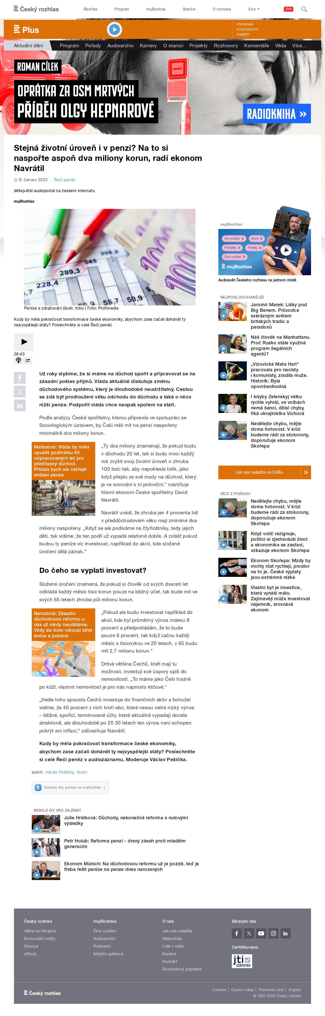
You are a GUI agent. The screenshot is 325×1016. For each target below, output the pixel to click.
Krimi (254, 238)
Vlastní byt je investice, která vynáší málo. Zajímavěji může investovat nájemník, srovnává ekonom (280, 598)
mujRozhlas (156, 9)
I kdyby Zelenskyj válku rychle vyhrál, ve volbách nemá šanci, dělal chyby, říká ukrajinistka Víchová (278, 405)
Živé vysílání (232, 257)
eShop (30, 953)
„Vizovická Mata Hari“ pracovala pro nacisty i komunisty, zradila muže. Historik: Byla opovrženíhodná (279, 375)
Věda (280, 45)
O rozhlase (222, 9)
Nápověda (172, 938)
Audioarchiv (247, 29)
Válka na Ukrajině (40, 931)
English (295, 990)
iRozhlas (91, 9)
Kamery (243, 34)
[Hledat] (304, 9)
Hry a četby (232, 238)
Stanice (189, 9)
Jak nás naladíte (177, 931)
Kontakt (169, 961)
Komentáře (256, 45)
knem (82, 772)
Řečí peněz (65, 179)
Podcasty (102, 946)
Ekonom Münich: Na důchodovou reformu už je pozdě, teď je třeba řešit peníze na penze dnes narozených (131, 866)
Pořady (93, 45)
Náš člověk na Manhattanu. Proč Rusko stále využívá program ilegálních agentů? (281, 345)
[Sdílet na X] (20, 391)
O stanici (173, 45)
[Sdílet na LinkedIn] (20, 405)
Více (299, 45)
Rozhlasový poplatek (182, 969)
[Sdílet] (27, 360)
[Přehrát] (23, 342)
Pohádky (230, 248)
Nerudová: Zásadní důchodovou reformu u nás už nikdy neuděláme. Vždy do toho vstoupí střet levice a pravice (63, 624)
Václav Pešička (59, 772)
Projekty (198, 45)
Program (122, 9)
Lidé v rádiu (173, 946)
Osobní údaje (242, 990)
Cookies (219, 990)
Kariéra (169, 953)
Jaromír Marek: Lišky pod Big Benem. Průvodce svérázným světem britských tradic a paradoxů (279, 316)
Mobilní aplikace (108, 953)
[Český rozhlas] (36, 9)
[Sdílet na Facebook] (20, 378)
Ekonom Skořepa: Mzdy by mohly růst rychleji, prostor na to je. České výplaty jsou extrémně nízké (281, 569)
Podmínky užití (271, 990)
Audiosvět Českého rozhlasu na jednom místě (257, 280)
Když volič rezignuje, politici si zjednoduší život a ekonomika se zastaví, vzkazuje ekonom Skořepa (280, 542)
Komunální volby (39, 938)
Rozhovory (226, 45)
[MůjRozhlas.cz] (24, 201)
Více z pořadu (235, 493)
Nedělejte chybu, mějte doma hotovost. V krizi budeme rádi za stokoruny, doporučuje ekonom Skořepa (280, 435)
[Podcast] (18, 360)
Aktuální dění (28, 45)
